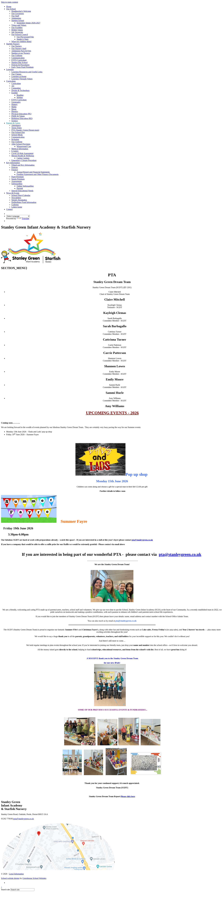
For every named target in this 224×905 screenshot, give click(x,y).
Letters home (16, 207)
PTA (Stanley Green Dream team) (25, 130)
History (14, 104)
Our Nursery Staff (18, 48)
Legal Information (16, 874)
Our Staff (15, 16)
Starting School (17, 20)
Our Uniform (16, 55)
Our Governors (17, 13)
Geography (16, 102)
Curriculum (11, 81)
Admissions (16, 18)
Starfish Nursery (13, 44)
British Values (17, 30)
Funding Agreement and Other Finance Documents (37, 174)
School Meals (17, 135)
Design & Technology (20, 90)
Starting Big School (19, 62)
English (14, 93)
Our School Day (18, 132)
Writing (20, 97)
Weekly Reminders (19, 200)
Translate (25, 218)
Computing (16, 88)
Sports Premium (17, 179)
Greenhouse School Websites (34, 878)
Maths (13, 107)
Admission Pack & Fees (21, 51)
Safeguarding (16, 184)
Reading (20, 95)
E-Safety (15, 151)
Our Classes (16, 74)
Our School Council (19, 34)
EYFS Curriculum (18, 60)
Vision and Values (18, 25)
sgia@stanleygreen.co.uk (23, 819)
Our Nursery (16, 46)
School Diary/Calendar (20, 195)
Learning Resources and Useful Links (26, 72)
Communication (17, 58)
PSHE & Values (18, 116)
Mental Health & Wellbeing (22, 156)
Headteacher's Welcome (21, 11)
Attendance (16, 125)
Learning (10, 69)
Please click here (128, 796)
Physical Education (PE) (21, 114)
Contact (9, 209)
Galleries (15, 205)
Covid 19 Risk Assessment (22, 153)
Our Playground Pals (25, 37)
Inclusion (15, 139)
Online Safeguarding (25, 186)
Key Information (13, 163)
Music (13, 109)
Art (12, 86)
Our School (11, 9)
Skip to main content (9, 2)
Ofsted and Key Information (22, 165)
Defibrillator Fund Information (23, 202)
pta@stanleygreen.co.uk (142, 540)
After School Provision (20, 144)
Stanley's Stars (22, 39)
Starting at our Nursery (20, 53)
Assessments (16, 181)
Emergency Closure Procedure (23, 160)
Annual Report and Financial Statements (33, 172)
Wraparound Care (24, 146)
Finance (14, 170)
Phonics (14, 111)
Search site (5, 889)
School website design (10, 878)
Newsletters (16, 198)
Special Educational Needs (22, 191)
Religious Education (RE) (22, 118)
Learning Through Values (21, 79)
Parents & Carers (13, 123)
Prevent (20, 188)
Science (14, 121)
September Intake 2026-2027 (28, 23)
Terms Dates (16, 128)
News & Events (12, 193)
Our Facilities (16, 27)
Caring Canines (23, 158)
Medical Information (19, 149)
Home (8, 6)
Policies (14, 167)
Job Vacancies (17, 32)
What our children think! (21, 41)
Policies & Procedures (20, 65)
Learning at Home (18, 76)
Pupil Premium (17, 177)
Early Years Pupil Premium (22, 67)
